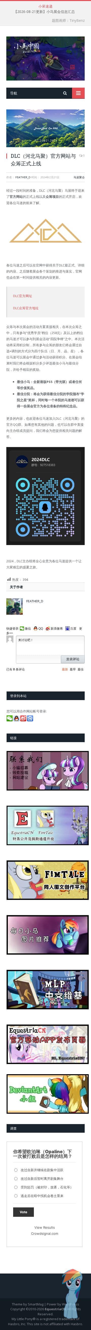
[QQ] (16, 720)
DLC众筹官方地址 (26, 308)
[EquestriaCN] (45, 57)
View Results (44, 1227)
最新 (65, 669)
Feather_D (23, 177)
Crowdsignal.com (44, 1233)
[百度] (30, 720)
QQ (40, 628)
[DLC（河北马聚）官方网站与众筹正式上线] (45, 128)
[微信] (10, 720)
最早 (73, 669)
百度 (73, 628)
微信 (28, 628)
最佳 (81, 669)
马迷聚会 (79, 177)
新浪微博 (57, 628)
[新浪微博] (23, 720)
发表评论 (72, 659)
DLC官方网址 (22, 296)
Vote (23, 1212)
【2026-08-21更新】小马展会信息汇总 (44, 11)
